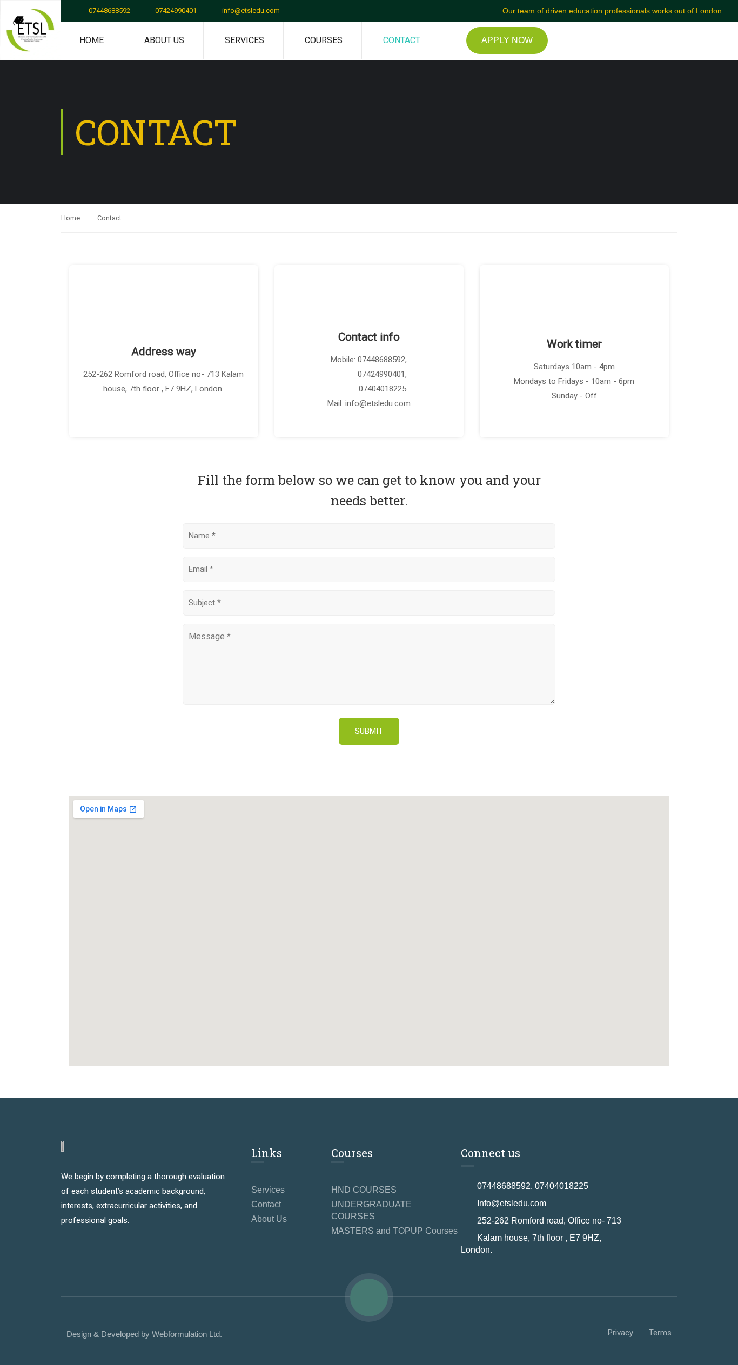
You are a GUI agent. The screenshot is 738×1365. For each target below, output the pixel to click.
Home (91, 40)
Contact (401, 40)
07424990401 (176, 10)
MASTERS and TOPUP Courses (394, 1230)
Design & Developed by (109, 1334)
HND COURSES (364, 1189)
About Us (164, 40)
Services (244, 40)
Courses (324, 40)
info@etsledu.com (251, 10)
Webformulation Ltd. (187, 1334)
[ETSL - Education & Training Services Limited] (30, 30)
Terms (660, 1332)
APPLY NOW (507, 40)
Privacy (620, 1332)
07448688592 (109, 10)
